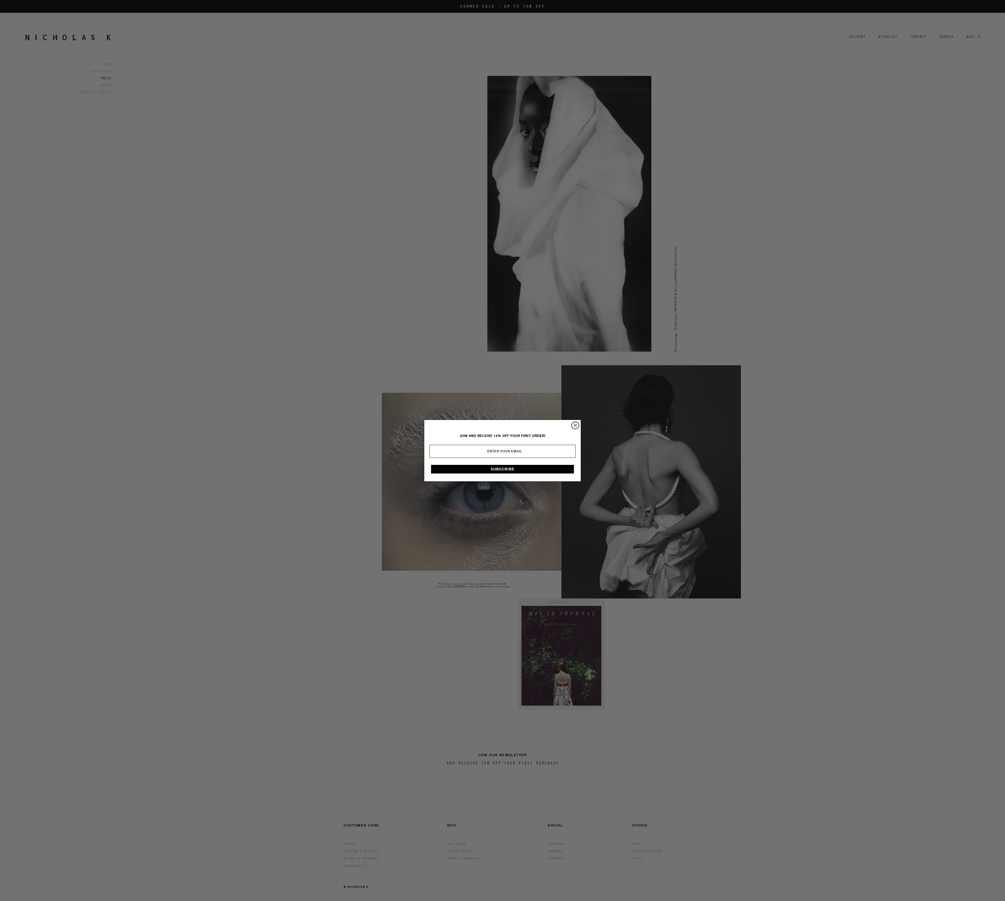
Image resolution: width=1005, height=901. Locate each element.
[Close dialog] (575, 425)
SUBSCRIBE (503, 469)
